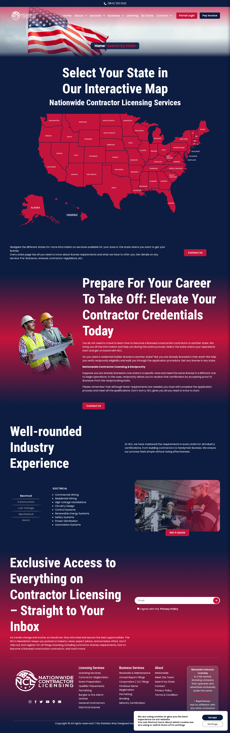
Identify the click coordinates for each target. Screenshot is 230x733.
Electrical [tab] (26, 496)
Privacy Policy (169, 609)
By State (147, 15)
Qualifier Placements (91, 686)
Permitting (85, 690)
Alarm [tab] (26, 520)
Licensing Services (90, 673)
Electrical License (89, 707)
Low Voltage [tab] (26, 508)
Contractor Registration (93, 677)
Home (67, 15)
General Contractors (92, 703)
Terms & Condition (166, 695)
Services (95, 15)
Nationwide (162, 673)
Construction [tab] (25, 502)
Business (114, 15)
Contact (162, 15)
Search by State (165, 681)
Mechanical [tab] (26, 514)
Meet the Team (164, 677)
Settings (212, 724)
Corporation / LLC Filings (134, 681)
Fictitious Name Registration (128, 688)
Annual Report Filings (132, 677)
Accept (212, 717)
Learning (132, 15)
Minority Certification (132, 703)
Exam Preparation (90, 681)
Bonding (124, 698)
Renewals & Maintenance (134, 673)
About (78, 15)
